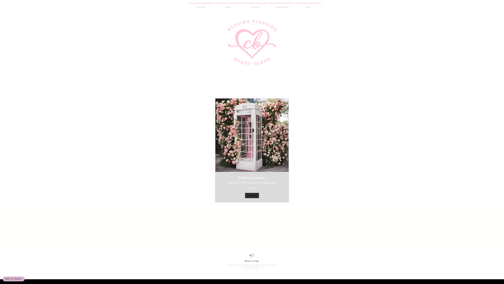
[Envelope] (252, 255)
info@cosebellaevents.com (252, 267)
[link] (252, 178)
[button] (252, 195)
